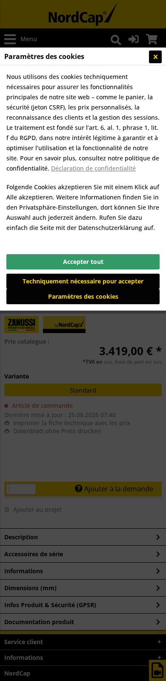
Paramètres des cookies (83, 296)
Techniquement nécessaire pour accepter (83, 281)
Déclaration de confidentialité (93, 168)
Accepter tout (83, 262)
